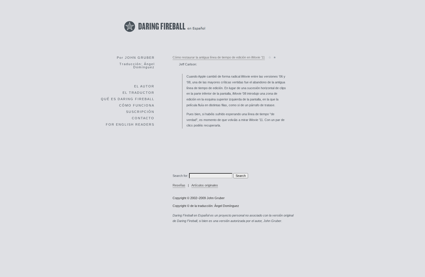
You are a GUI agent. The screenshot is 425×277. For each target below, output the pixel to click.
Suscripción (140, 111)
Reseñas (179, 185)
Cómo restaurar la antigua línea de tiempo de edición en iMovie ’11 (219, 57)
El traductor (138, 92)
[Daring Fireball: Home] (164, 33)
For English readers (130, 124)
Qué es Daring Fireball (127, 99)
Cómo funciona (136, 105)
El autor (144, 86)
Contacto (143, 118)
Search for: (180, 175)
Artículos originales (204, 185)
